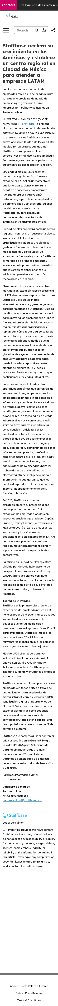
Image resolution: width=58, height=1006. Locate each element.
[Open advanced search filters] (44, 30)
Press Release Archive (34, 986)
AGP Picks (8, 5)
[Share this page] (53, 30)
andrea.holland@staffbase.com (22, 800)
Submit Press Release (29, 993)
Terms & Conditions (29, 1000)
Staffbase (28, 123)
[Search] (36, 30)
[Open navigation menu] (6, 30)
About (14, 986)
